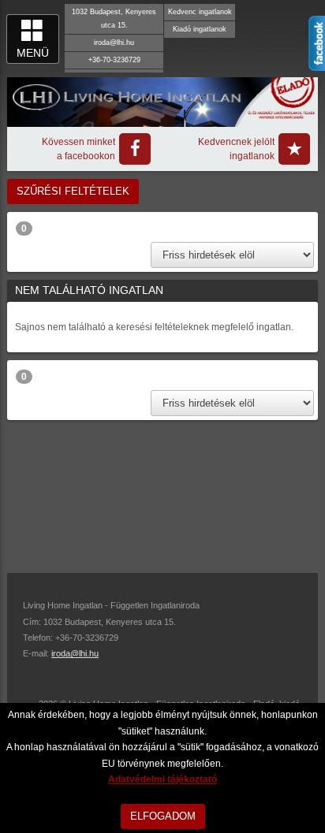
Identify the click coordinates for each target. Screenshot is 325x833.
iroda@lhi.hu (114, 42)
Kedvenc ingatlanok (200, 12)
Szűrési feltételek (73, 191)
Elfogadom (163, 816)
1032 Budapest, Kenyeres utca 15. (114, 18)
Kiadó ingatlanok (199, 29)
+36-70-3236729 (114, 60)
